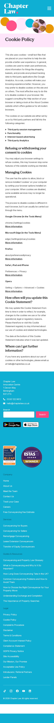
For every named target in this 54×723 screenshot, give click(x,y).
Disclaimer (8, 630)
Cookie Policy (9, 619)
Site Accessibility (11, 656)
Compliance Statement (14, 646)
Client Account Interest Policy (17, 640)
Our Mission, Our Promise (15, 661)
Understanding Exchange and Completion (22, 595)
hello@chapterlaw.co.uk (18, 403)
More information (13, 226)
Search (6, 410)
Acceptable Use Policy (14, 667)
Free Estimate (26, 718)
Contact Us (8, 496)
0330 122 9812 (14, 399)
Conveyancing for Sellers (15, 531)
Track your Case (11, 501)
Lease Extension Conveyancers (18, 541)
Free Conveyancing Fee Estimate (18, 512)
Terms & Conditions (12, 635)
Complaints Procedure (13, 625)
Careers (6, 507)
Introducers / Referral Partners (17, 672)
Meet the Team (10, 491)
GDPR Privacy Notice (13, 651)
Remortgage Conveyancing (16, 536)
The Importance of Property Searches (21, 601)
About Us (7, 486)
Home (6, 480)
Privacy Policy (10, 614)
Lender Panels (10, 677)
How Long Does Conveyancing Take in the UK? (25, 573)
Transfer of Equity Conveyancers (19, 546)
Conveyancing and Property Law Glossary (23, 560)
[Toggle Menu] (49, 8)
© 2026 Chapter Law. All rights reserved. (20, 698)
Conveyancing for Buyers (15, 525)
